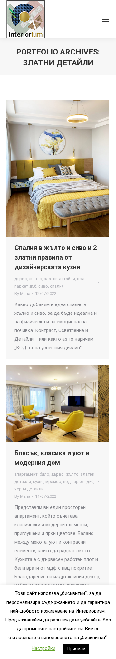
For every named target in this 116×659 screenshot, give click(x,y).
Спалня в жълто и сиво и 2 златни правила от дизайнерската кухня (56, 257)
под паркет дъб (78, 481)
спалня (57, 286)
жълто (35, 278)
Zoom (49, 169)
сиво (43, 286)
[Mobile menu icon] (105, 19)
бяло (44, 474)
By (22, 293)
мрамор (53, 481)
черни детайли (29, 489)
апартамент (26, 474)
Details (67, 169)
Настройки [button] (43, 648)
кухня (38, 481)
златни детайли (59, 278)
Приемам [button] (76, 648)
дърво (21, 278)
